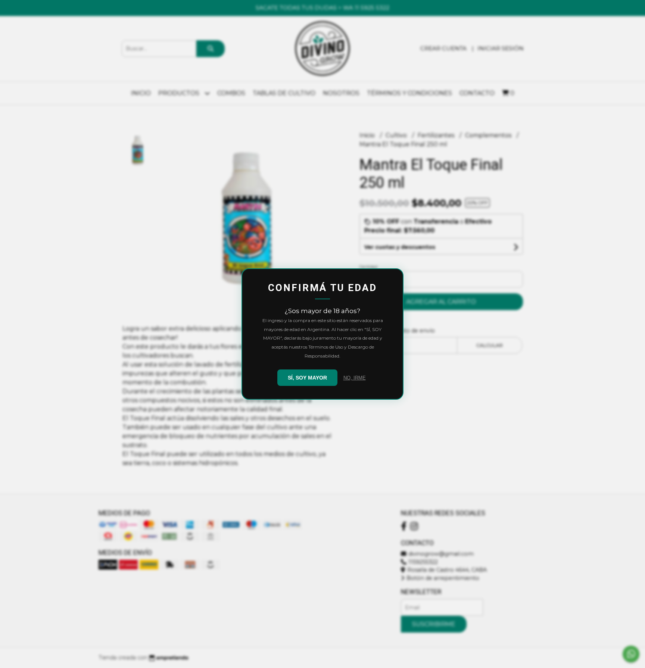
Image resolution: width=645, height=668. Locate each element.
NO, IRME (354, 378)
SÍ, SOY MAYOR (307, 378)
